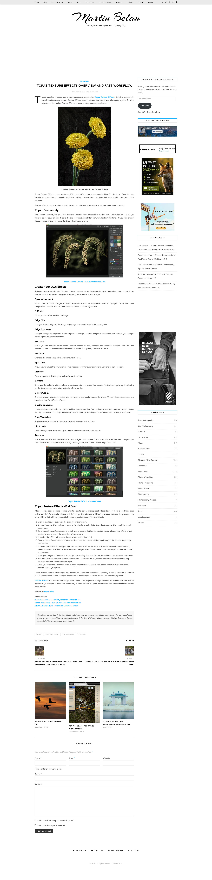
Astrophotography (145, 420)
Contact (141, 2)
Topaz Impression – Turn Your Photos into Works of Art (58, 603)
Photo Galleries (57, 2)
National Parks (144, 449)
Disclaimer (129, 2)
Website (106, 758)
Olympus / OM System (147, 460)
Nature (79, 2)
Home (37, 2)
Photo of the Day (145, 477)
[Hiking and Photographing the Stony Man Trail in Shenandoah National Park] (39, 651)
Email (72, 758)
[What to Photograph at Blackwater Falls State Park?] (129, 651)
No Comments (92, 92)
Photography (143, 494)
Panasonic (142, 466)
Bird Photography (145, 426)
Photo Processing (105, 2)
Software (85, 81)
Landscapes (143, 437)
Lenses (118, 2)
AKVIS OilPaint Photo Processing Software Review (56, 606)
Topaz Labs (81, 634)
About (150, 2)
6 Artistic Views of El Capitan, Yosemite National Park (57, 600)
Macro (140, 443)
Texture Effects (42, 581)
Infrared (141, 432)
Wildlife (141, 523)
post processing (68, 634)
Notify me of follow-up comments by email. (55, 820)
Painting (39, 634)
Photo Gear (90, 2)
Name (38, 758)
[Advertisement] (106, 54)
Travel (69, 2)
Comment (39, 784)
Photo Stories (144, 488)
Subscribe (145, 105)
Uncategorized (144, 517)
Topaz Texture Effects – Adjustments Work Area (84, 282)
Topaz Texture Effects (104, 97)
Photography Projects (147, 500)
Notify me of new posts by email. (51, 825)
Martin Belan (106, 17)
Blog (45, 2)
